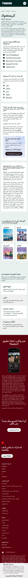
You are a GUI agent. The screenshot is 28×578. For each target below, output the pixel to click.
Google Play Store (6, 547)
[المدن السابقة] (12, 263)
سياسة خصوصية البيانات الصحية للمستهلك (12, 486)
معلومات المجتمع (6, 501)
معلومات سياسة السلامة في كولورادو (10, 499)
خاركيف (8, 89)
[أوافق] (26, 564)
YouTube (4, 471)
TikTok (3, 469)
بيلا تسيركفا (9, 98)
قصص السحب (5, 525)
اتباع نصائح (6, 166)
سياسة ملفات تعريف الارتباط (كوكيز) (10, 491)
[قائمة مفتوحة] (24, 3)
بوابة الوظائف (5, 510)
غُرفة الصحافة (5, 528)
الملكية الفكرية (5, 493)
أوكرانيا (7, 11)
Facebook (4, 476)
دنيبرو (7, 92)
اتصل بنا (4, 530)
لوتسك (8, 95)
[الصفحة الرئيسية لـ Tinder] (7, 3)
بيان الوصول (5, 504)
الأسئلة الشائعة (5, 520)
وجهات (2, 11)
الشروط (4, 488)
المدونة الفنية (5, 513)
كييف (7, 86)
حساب (12, 115)
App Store (4, 545)
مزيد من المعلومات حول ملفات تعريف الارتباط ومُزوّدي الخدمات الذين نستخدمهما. (13, 571)
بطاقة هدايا (4, 538)
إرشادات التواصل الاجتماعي (8, 496)
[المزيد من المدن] (16, 263)
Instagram (4, 466)
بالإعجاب (5, 123)
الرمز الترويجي (5, 533)
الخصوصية (4, 483)
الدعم (3, 535)
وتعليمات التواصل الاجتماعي (12, 167)
